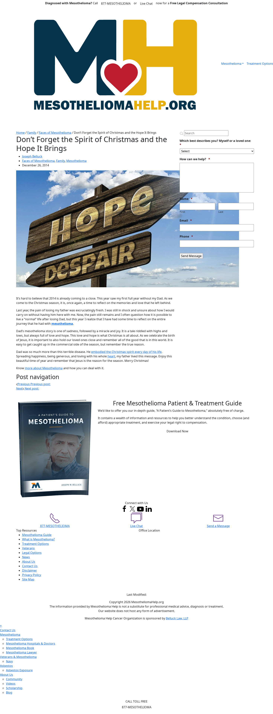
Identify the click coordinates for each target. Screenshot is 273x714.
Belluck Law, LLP (177, 618)
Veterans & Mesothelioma (18, 657)
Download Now (177, 431)
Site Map (28, 579)
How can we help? (195, 159)
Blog (9, 692)
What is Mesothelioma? (38, 539)
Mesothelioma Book (20, 648)
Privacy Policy (31, 575)
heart (111, 356)
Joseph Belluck (32, 156)
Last (221, 211)
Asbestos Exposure (19, 670)
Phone (186, 236)
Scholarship (14, 688)
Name (186, 199)
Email (186, 221)
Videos (10, 684)
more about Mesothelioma (44, 368)
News (26, 557)
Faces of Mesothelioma (55, 133)
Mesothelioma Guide (36, 535)
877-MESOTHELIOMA (116, 3)
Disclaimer (29, 570)
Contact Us (30, 566)
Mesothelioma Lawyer (21, 652)
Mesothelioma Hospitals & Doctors (30, 643)
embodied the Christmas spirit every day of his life (126, 352)
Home (20, 133)
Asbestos (6, 666)
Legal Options (32, 553)
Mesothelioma (231, 64)
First (182, 211)
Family (31, 133)
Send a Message (218, 526)
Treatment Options (35, 544)
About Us (28, 562)
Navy (9, 661)
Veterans (28, 548)
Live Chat (146, 3)
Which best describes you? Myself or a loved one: (215, 143)
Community (14, 679)
